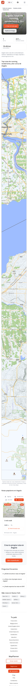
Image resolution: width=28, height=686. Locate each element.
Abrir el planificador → (14, 560)
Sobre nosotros (14, 683)
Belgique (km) (14, 623)
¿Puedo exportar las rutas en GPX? (14, 586)
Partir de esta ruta (15, 528)
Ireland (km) (14, 629)
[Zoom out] (25, 72)
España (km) (14, 645)
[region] (14, 274)
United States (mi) (14, 631)
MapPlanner (24, 477)
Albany (22, 596)
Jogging (9, 496)
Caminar (20, 499)
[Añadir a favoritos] (22, 507)
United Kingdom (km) (14, 626)
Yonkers (15, 596)
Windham (6, 603)
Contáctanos (13, 680)
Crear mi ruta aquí (11, 26)
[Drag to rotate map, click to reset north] (25, 74)
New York (6, 596)
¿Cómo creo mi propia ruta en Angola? (12, 580)
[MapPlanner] (2, 2)
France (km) (14, 621)
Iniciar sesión (14, 661)
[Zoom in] (25, 70)
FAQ (14, 678)
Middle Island (7, 599)
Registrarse (13, 666)
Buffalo (16, 599)
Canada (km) (13, 634)
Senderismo (20, 496)
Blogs (13, 675)
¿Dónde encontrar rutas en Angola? (14, 574)
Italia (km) (13, 637)
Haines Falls (15, 603)
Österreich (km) (14, 642)
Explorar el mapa (10, 31)
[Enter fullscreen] (25, 77)
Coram (5, 606)
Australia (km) (14, 651)
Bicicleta (9, 499)
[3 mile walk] (14, 519)
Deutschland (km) (14, 640)
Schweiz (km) (13, 648)
